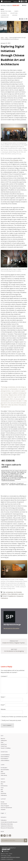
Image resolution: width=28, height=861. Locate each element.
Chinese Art (19, 596)
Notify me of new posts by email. (11, 720)
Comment (4, 676)
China (9, 594)
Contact (10, 853)
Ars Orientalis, (15, 160)
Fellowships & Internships (7, 824)
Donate (2, 802)
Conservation (5, 15)
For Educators (4, 767)
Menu (24, 5)
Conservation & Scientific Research (9, 822)
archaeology (9, 592)
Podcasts (3, 773)
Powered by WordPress (7, 859)
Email (3, 705)
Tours (2, 787)
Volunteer (3, 809)
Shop (2, 742)
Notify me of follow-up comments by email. (14, 716)
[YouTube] (26, 1)
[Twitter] (21, 1)
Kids (2, 789)
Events (16, 11)
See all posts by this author (11, 628)
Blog (2, 9)
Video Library (4, 775)
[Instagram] (24, 1)
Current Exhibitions (5, 754)
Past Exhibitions (4, 758)
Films (2, 783)
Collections (14, 13)
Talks (2, 791)
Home (2, 37)
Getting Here (4, 740)
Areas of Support (5, 805)
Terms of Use (3, 855)
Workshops (3, 793)
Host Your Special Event (6, 807)
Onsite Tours (4, 746)
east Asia (21, 594)
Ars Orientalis (18, 592)
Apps (2, 771)
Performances (4, 785)
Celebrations (4, 795)
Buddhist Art (12, 596)
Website (3, 709)
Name (3, 697)
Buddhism (4, 594)
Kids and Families (5, 769)
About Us (3, 738)
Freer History (5, 17)
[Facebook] (19, 1)
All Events (3, 782)
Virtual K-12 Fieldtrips (6, 748)
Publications (4, 598)
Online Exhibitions (5, 760)
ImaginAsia (4, 13)
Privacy (8, 855)
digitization (14, 594)
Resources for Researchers (7, 828)
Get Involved (4, 803)
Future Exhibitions (5, 756)
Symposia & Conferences (7, 826)
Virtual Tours (4, 744)
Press (7, 853)
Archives (14, 15)
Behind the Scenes (6, 11)
